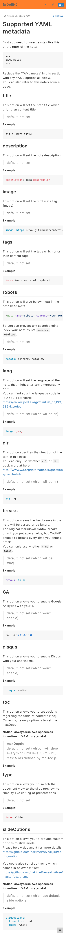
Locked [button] (59, 15)
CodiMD (11, 4)
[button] (60, 930)
